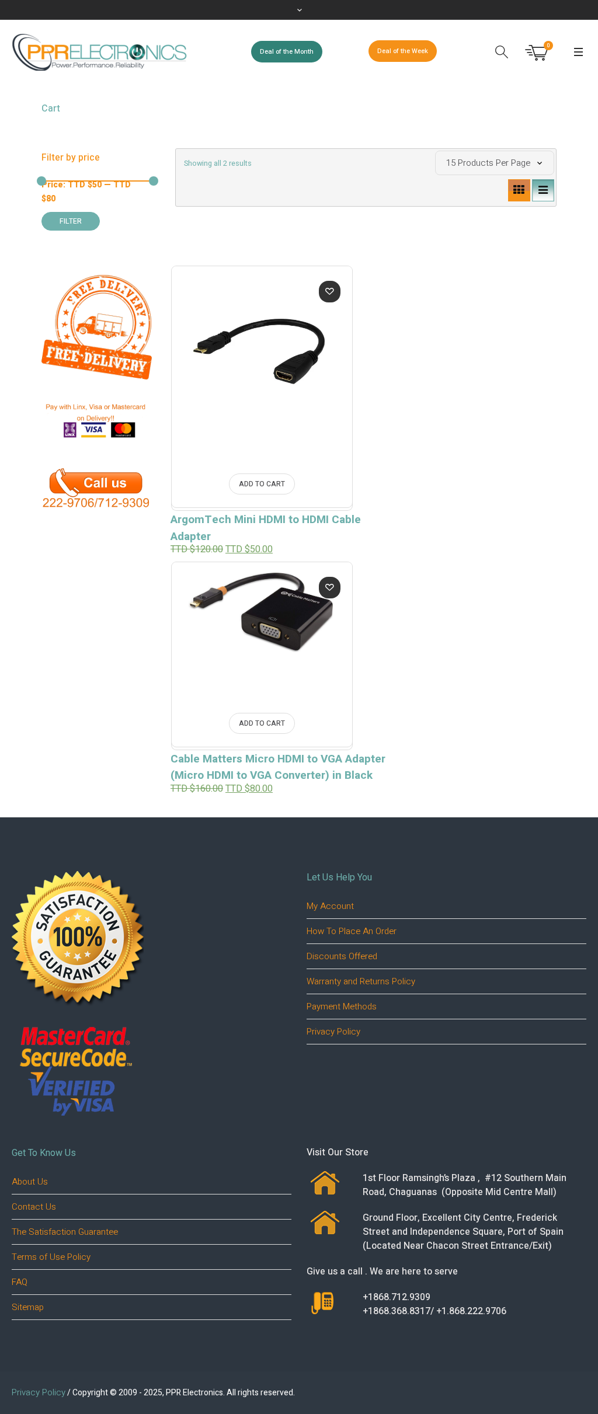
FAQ (19, 1282)
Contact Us (34, 1206)
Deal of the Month (287, 52)
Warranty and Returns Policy (361, 981)
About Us (30, 1181)
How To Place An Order (352, 931)
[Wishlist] (329, 291)
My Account (330, 906)
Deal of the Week (402, 51)
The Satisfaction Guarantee (65, 1231)
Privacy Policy (333, 1031)
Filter (71, 221)
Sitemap (28, 1307)
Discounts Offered (342, 956)
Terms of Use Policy (51, 1257)
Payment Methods (342, 1006)
